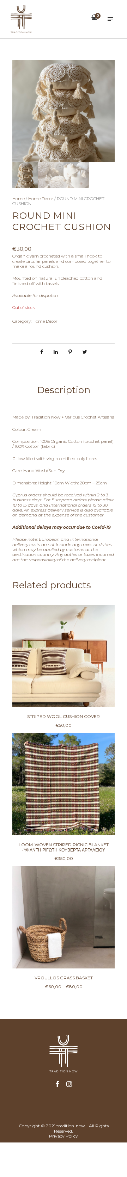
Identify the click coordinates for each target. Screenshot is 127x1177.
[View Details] (63, 656)
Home (18, 198)
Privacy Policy (63, 1136)
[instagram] (69, 1084)
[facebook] (57, 1084)
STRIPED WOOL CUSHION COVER (63, 716)
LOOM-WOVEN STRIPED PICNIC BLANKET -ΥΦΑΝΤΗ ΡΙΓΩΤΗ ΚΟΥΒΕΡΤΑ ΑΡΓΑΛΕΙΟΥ (64, 847)
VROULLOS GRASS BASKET (64, 977)
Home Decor (40, 198)
